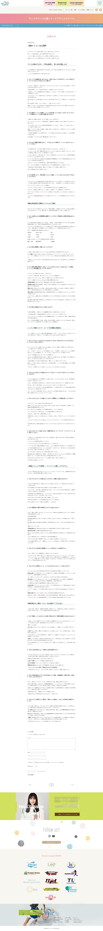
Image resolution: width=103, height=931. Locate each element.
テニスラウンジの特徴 (58, 919)
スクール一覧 (68, 9)
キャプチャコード (42, 771)
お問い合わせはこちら (51, 842)
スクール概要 (67, 25)
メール (29, 755)
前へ (30, 784)
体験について (90, 9)
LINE (96, 25)
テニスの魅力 (81, 9)
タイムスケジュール (90, 25)
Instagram (100, 25)
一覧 (51, 784)
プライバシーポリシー (78, 920)
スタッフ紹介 (73, 25)
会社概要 (67, 920)
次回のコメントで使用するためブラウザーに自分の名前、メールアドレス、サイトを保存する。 (47, 762)
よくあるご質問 (68, 919)
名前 (28, 752)
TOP (45, 917)
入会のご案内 (68, 917)
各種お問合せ (47, 922)
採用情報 (67, 922)
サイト (29, 759)
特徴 (75, 9)
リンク (75, 917)
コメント (29, 737)
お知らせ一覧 (76, 919)
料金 (78, 25)
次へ (72, 784)
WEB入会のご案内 (48, 919)
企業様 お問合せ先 (78, 922)
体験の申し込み (47, 920)
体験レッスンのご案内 (58, 922)
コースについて (82, 25)
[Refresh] (36, 766)
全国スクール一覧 (57, 917)
